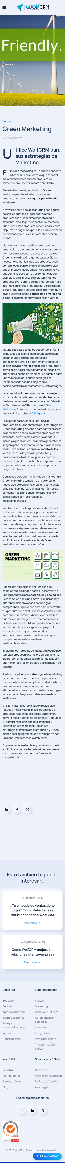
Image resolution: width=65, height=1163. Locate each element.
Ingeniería (8, 1033)
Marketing (41, 1006)
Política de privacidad (48, 1076)
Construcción (11, 1039)
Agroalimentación (13, 1012)
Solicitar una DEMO (47, 1156)
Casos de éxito (11, 1081)
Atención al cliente (46, 1012)
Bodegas (8, 1000)
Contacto (41, 1070)
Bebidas (7, 1006)
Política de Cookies (47, 1081)
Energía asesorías (13, 1017)
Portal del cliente (45, 1039)
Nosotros (8, 1070)
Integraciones (43, 1033)
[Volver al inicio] (32, 7)
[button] (4, 7)
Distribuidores (11, 1076)
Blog (5, 1087)
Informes (40, 1027)
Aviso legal (41, 1087)
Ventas (7, 121)
